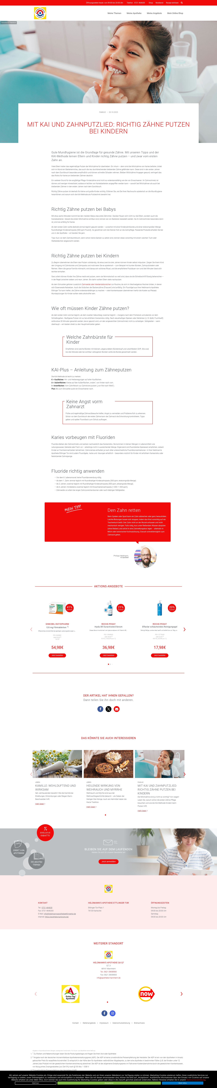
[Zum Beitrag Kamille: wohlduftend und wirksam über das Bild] (57, 764)
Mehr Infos (183, 1083)
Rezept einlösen (172, 3)
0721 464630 (139, 3)
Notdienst (159, 3)
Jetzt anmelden (108, 861)
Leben (37, 782)
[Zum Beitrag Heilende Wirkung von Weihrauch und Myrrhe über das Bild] (108, 764)
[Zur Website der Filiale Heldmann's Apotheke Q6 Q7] (108, 955)
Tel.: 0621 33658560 (108, 972)
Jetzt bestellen (57, 655)
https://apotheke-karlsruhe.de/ (57, 917)
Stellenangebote (89, 1023)
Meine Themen (114, 13)
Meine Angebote (154, 13)
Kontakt (75, 1023)
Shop (151, 3)
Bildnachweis (139, 1023)
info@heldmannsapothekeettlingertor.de (60, 914)
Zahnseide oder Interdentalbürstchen (96, 284)
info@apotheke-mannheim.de (108, 978)
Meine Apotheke (134, 13)
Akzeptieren (109, 1083)
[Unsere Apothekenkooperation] (70, 994)
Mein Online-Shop (175, 13)
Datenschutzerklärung (121, 1023)
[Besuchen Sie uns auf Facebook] (104, 1013)
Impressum (104, 1023)
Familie (102, 112)
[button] (185, 628)
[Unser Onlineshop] (146, 994)
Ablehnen (35, 1083)
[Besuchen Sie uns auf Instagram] (113, 1013)
